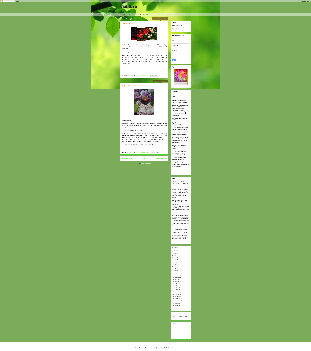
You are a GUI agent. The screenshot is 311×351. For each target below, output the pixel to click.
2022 (175, 259)
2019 (175, 266)
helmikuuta (177, 303)
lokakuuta (177, 279)
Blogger (174, 347)
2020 (175, 264)
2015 (175, 308)
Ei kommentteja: (144, 152)
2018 (175, 268)
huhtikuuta (177, 298)
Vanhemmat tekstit (161, 158)
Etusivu (124, 14)
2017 (175, 271)
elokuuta (177, 283)
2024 (175, 255)
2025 (175, 253)
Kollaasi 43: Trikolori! (130, 23)
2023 (175, 257)
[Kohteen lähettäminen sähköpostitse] (151, 76)
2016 (175, 273)
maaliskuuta (178, 301)
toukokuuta (177, 296)
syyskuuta (177, 281)
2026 (175, 251)
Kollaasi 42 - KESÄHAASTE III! (134, 86)
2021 (175, 262)
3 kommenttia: (144, 75)
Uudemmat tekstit (127, 158)
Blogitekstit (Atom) (146, 163)
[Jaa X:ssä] (154, 76)
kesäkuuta (177, 294)
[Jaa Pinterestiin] (157, 76)
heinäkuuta (177, 292)
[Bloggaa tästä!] (152, 76)
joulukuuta (177, 275)
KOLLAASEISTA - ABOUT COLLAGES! (139, 14)
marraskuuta (178, 277)
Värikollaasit (128, 6)
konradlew (160, 347)
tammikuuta (178, 305)
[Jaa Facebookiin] (155, 76)
